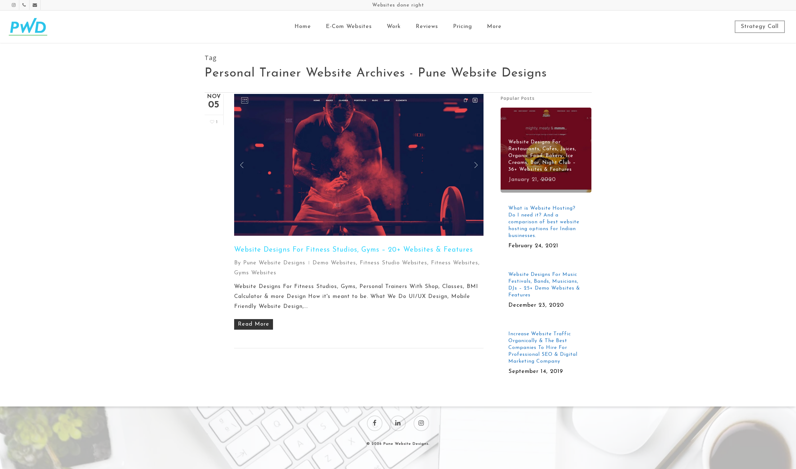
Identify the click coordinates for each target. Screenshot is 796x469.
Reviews (427, 27)
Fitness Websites (454, 263)
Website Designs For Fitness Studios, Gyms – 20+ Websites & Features (353, 249)
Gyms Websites (255, 273)
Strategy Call (760, 27)
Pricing (462, 27)
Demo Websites (334, 263)
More (494, 27)
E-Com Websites (349, 27)
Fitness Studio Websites (393, 263)
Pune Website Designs (274, 263)
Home (302, 27)
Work (394, 27)
